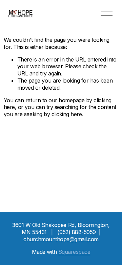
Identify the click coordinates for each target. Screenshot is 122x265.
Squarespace (74, 251)
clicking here (67, 114)
